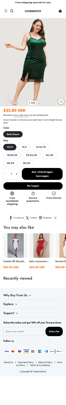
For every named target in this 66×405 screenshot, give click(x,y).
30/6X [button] (26, 163)
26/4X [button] (49, 155)
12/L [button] (24, 147)
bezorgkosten (21, 115)
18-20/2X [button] (12, 155)
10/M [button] (10, 147)
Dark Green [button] (13, 134)
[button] (5, 10)
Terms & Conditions (40, 365)
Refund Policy (45, 362)
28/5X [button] (10, 163)
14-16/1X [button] (41, 147)
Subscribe (54, 331)
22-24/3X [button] (31, 155)
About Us (9, 362)
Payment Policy (26, 362)
